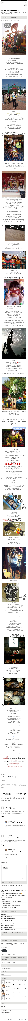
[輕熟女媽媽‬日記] (4, 914)
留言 (23, 878)
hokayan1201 (16, 20)
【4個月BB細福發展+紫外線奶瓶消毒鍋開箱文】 (11, 905)
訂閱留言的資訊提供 (5, 1012)
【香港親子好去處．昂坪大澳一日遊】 (9, 907)
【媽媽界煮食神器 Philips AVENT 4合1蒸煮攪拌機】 (11, 901)
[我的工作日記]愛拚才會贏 (6, 925)
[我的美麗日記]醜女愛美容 (6, 920)
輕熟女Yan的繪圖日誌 (10, 10)
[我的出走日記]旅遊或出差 (6, 923)
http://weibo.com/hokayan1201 (15, 757)
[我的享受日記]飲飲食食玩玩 (11, 784)
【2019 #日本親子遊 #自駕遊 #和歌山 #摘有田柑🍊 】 (12, 893)
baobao (6, 807)
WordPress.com (4, 1014)
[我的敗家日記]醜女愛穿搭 (6, 927)
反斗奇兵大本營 (17, 785)
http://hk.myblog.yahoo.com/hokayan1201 (14, 761)
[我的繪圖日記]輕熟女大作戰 (7, 918)
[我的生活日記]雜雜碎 (5, 916)
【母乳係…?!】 (4, 899)
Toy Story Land (10, 785)
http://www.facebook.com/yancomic (16, 758)
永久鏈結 (24, 785)
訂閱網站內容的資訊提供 (6, 1010)
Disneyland (3, 785)
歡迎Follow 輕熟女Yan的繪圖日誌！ (10, 940)
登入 (2, 1008)
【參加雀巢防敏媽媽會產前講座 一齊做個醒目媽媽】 (12, 885)
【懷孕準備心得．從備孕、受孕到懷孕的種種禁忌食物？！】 (13, 888)
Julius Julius (7, 835)
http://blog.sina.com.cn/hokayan (14, 764)
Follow (4, 950)
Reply (2, 816)
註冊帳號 (3, 1006)
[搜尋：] (14, 2)
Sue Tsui (7, 988)
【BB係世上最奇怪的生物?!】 (7, 903)
